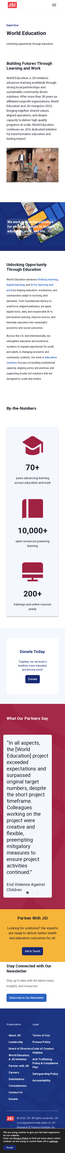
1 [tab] (27, 892)
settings (53, 1141)
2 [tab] (32, 892)
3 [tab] (37, 892)
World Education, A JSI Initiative (19, 1057)
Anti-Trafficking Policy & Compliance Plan (45, 1063)
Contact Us (16, 1092)
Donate (32, 679)
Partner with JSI (19, 1065)
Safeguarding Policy (45, 1073)
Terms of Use (41, 1035)
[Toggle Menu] (54, 5)
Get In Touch (32, 951)
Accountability (41, 1080)
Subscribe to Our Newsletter (26, 997)
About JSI (15, 1035)
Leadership (16, 1042)
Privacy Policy (41, 1042)
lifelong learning (48, 279)
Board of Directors (20, 1048)
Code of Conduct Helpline (43, 1050)
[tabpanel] (27, 816)
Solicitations (16, 1079)
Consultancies (18, 1085)
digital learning (15, 284)
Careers (14, 1072)
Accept (9, 1147)
